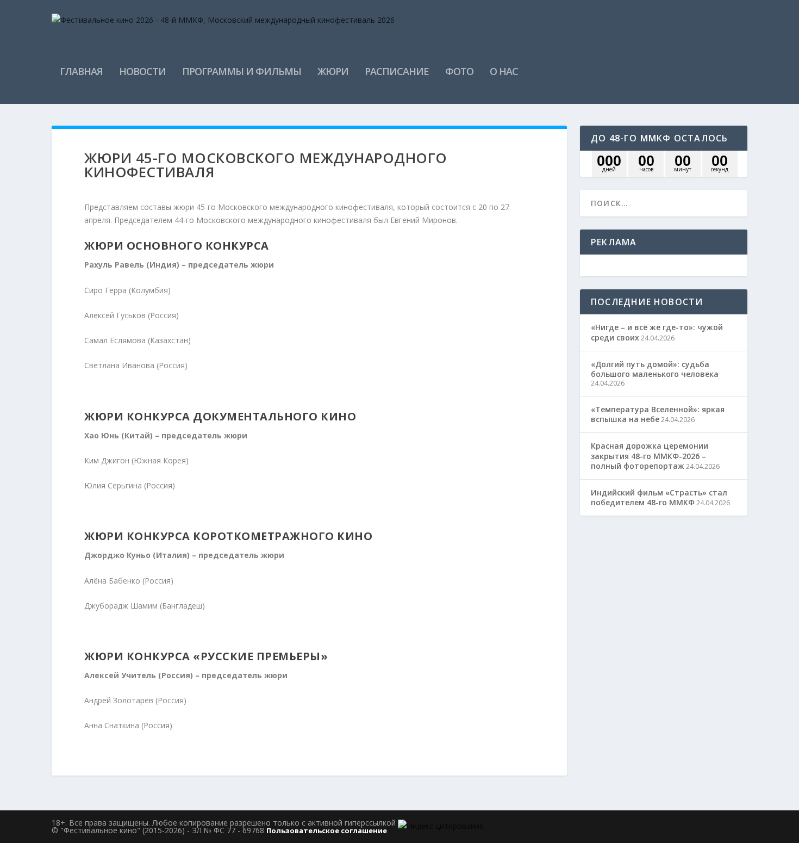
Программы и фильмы (241, 72)
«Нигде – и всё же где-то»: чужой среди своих (657, 332)
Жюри (332, 72)
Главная (81, 72)
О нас (504, 72)
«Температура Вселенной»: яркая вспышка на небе (658, 414)
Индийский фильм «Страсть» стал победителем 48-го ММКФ (659, 497)
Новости (142, 72)
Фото (459, 72)
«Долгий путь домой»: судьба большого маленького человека (655, 369)
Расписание (397, 72)
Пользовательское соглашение (326, 830)
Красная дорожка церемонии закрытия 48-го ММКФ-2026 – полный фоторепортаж (649, 455)
